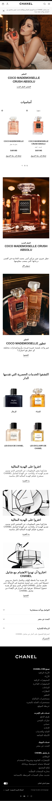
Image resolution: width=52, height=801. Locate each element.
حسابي (47, 724)
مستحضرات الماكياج (41, 699)
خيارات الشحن (43, 720)
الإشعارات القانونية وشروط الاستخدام (33, 760)
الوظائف (46, 756)
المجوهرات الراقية (42, 680)
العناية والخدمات (43, 731)
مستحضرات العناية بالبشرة (38, 702)
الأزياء (47, 676)
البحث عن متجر (43, 746)
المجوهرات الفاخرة (41, 684)
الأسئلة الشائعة (43, 735)
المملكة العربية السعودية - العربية (14, 790)
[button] (26, 610)
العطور (47, 695)
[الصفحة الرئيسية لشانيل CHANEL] (26, 658)
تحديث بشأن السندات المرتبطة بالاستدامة (32, 775)
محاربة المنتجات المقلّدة (39, 771)
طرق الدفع (45, 717)
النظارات (46, 691)
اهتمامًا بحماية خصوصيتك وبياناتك (35, 764)
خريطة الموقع (44, 706)
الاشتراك (46, 638)
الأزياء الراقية (44, 673)
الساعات (46, 687)
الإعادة (47, 728)
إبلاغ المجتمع (44, 768)
